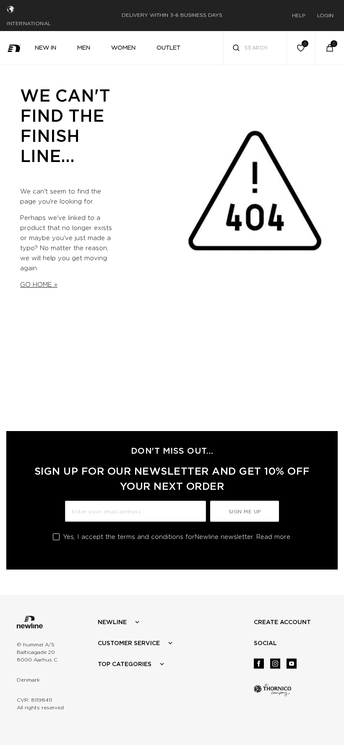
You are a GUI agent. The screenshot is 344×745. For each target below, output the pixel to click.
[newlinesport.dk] (14, 47)
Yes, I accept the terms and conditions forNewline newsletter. (177, 537)
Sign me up (245, 511)
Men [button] (83, 47)
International (29, 23)
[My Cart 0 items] (329, 48)
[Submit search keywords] (236, 49)
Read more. (274, 537)
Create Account (282, 622)
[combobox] (255, 48)
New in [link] (45, 47)
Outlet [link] (168, 47)
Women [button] (123, 47)
